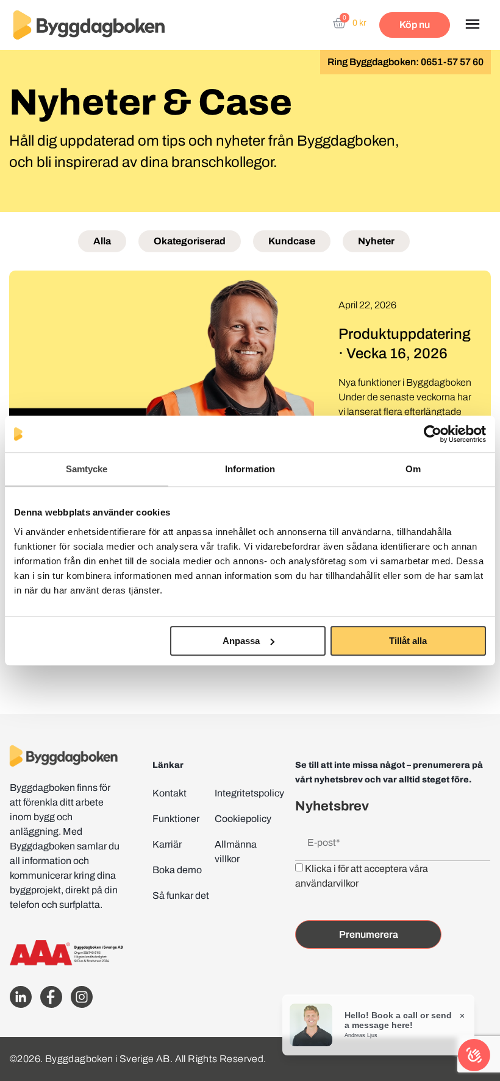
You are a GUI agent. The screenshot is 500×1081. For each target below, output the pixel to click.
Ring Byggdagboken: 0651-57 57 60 (405, 62)
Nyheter (376, 241)
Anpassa (241, 641)
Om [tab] (413, 469)
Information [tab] (250, 469)
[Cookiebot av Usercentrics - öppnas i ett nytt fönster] (432, 434)
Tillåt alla (408, 641)
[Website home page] (88, 25)
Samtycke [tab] (87, 469)
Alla (102, 241)
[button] (472, 25)
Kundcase (291, 241)
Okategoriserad (190, 241)
